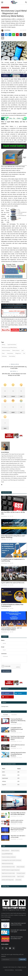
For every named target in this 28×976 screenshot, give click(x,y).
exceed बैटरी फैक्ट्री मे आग (7, 853)
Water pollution (5, 850)
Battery (3, 344)
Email (2, 647)
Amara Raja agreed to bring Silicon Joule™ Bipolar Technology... (13, 536)
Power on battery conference (8, 857)
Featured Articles (5, 7)
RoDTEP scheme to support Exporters (10, 870)
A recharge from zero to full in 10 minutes (11, 860)
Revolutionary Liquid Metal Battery (9, 347)
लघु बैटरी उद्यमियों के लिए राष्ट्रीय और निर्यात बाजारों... (13, 583)
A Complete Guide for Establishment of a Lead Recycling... (12, 560)
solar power (18, 879)
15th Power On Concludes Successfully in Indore (17, 937)
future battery (12, 356)
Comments (5, 636)
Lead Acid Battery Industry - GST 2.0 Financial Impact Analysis (11, 628)
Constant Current (21, 873)
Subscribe (22, 959)
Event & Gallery (18, 970)
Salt (24, 353)
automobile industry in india (8, 876)
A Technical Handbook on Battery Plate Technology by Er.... (12, 605)
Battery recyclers (15, 850)
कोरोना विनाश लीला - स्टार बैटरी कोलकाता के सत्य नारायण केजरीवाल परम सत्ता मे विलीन (14, 374)
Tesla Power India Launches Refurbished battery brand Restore (18, 738)
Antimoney (4, 356)
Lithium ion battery (6, 350)
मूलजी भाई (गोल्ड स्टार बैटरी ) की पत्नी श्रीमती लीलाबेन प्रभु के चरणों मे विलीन (14, 367)
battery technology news (7, 879)
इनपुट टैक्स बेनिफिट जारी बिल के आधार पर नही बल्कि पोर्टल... (13, 513)
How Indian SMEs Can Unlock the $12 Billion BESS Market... (18, 813)
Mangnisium (18, 353)
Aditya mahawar (20, 866)
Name (2, 640)
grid (22, 350)
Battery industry (15, 350)
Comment (4, 653)
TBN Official (3, 539)
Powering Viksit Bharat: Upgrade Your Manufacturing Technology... (18, 720)
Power (3, 353)
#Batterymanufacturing (7, 863)
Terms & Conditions (9, 970)
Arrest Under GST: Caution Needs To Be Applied (18, 930)
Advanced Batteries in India (8, 866)
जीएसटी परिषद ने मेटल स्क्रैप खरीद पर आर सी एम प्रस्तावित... (18, 836)
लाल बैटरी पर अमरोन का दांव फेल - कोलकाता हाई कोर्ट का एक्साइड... (17, 821)
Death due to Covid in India (8, 873)
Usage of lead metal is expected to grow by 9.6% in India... (18, 924)
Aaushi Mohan (4, 608)
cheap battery (10, 353)
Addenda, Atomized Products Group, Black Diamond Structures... (18, 754)
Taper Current (20, 876)
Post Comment (6, 671)
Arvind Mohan (7, 30)
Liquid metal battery (12, 344)
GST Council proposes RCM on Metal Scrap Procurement (18, 828)
